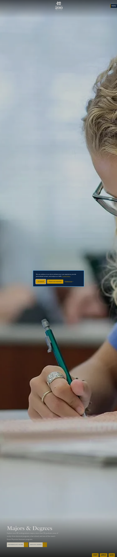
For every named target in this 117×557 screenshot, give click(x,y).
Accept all (41, 281)
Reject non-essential (55, 281)
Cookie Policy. (66, 276)
